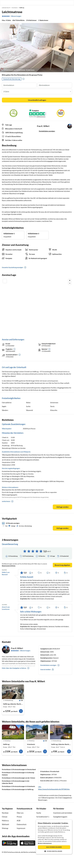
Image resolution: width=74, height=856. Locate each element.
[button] (67, 2)
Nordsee (5, 813)
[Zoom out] (69, 283)
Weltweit (5, 824)
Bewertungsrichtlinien (8, 566)
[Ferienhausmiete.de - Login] (62, 2)
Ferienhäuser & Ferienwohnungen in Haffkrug (17, 789)
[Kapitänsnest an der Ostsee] (13, 691)
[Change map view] (5, 281)
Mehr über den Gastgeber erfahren (14, 668)
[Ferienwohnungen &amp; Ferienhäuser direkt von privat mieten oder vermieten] (3, 2)
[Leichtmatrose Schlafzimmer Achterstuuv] (37, 47)
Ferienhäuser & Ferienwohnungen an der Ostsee (18, 778)
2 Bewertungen (16, 16)
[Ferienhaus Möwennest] (13, 732)
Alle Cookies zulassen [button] (54, 847)
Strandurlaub (54, 771)
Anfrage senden (62, 507)
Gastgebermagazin (60, 817)
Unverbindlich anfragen (37, 100)
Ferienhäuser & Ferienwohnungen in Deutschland (19, 769)
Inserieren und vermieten (62, 813)
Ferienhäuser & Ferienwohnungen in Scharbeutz (18, 786)
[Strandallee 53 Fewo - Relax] (61, 732)
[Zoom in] (69, 280)
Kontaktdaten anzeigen (47, 131)
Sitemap (5, 828)
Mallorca (5, 820)
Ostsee (4, 817)
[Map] (37, 306)
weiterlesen (6, 501)
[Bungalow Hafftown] (37, 732)
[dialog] (54, 837)
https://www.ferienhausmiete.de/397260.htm (54, 789)
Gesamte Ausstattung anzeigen (12, 267)
